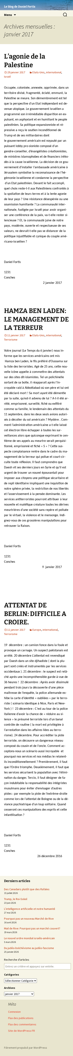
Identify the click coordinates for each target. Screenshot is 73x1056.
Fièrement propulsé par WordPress (25, 1047)
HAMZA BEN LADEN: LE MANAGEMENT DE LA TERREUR (36, 319)
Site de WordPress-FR (21, 1031)
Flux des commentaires (22, 1024)
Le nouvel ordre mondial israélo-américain (29, 938)
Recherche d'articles (16, 959)
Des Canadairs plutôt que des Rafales (26, 889)
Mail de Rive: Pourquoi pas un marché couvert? (32, 928)
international (53, 72)
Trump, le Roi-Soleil (15, 899)
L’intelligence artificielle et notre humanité (29, 909)
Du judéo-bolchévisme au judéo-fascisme (29, 948)
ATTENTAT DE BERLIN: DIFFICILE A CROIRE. (35, 613)
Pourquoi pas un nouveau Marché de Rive (29, 918)
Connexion (14, 1012)
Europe (36, 630)
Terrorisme (10, 339)
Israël (7, 76)
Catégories (11, 974)
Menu (8, 15)
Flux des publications (20, 1018)
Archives (9, 988)
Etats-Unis (38, 72)
